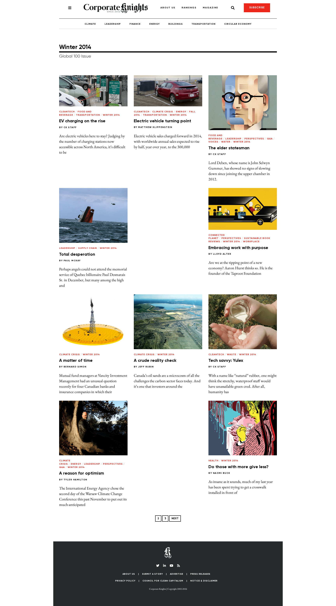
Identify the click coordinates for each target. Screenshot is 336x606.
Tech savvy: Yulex (225, 361)
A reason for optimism (81, 473)
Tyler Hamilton (75, 480)
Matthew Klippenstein (155, 127)
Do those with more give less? (238, 467)
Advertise (176, 574)
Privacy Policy (125, 581)
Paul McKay (72, 261)
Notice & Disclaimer (204, 581)
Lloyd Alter (222, 254)
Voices (213, 142)
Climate (90, 24)
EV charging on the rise (82, 121)
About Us (167, 8)
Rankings (189, 8)
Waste (231, 354)
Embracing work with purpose (238, 248)
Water (225, 142)
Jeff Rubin (146, 367)
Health (213, 461)
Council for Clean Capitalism (163, 581)
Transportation (203, 24)
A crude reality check (155, 361)
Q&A (270, 139)
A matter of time (76, 361)
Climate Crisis (162, 112)
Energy (154, 24)
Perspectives (254, 139)
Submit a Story (152, 574)
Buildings (175, 24)
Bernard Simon (75, 367)
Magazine (210, 8)
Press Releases (200, 574)
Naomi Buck (221, 473)
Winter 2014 (111, 115)
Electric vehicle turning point (162, 121)
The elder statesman (228, 148)
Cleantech (67, 112)
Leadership (113, 24)
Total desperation (77, 254)
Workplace (251, 241)
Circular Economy (237, 24)
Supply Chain (87, 248)
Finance (135, 24)
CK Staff (70, 127)
